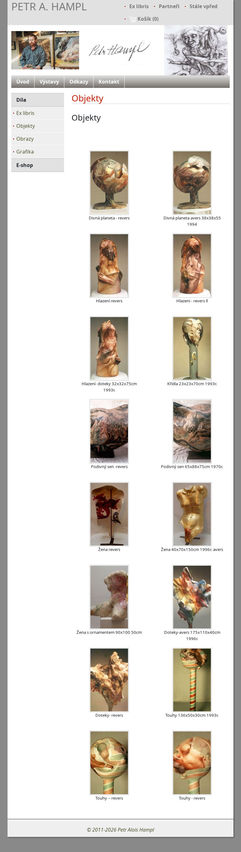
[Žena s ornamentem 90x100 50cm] (109, 597)
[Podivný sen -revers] (109, 431)
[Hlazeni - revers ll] (192, 265)
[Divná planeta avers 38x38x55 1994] (192, 182)
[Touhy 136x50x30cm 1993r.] (192, 680)
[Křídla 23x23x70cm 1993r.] (192, 348)
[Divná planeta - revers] (109, 182)
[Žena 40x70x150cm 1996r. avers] (192, 514)
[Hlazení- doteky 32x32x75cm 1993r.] (109, 348)
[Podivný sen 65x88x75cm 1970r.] (192, 431)
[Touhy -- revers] (109, 763)
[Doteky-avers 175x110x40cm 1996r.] (192, 597)
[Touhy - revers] (192, 763)
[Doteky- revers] (109, 680)
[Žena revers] (109, 514)
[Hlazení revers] (109, 265)
